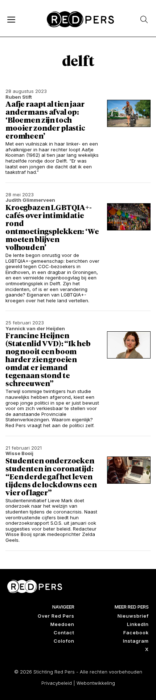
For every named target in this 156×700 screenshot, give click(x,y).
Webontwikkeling (96, 683)
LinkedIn (138, 624)
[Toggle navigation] (11, 19)
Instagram (136, 641)
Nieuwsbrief (133, 616)
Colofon (64, 641)
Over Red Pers (56, 616)
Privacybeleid (56, 683)
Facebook (136, 632)
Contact (64, 632)
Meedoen (62, 624)
